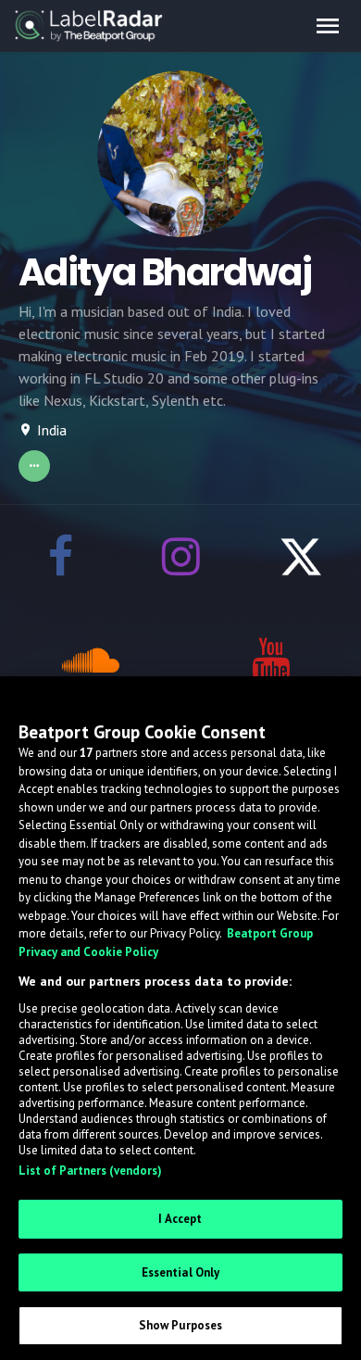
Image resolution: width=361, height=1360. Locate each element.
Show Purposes (181, 1325)
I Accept (180, 1219)
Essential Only (181, 1272)
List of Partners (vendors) (90, 1170)
